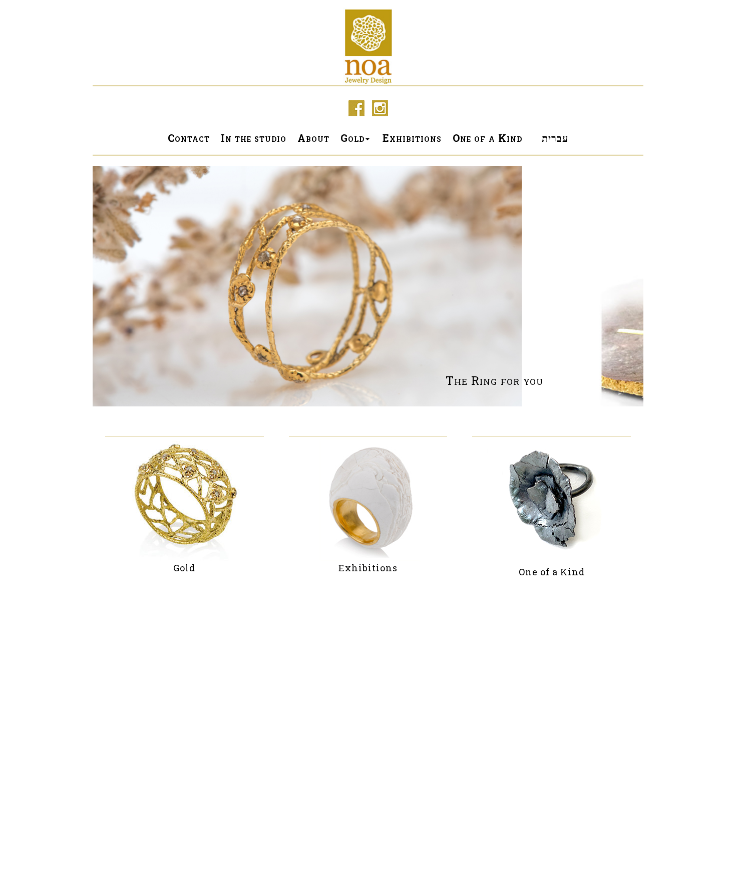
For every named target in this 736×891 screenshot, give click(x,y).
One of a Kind (487, 138)
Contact (189, 138)
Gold (352, 138)
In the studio (253, 138)
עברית (555, 138)
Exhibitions (412, 138)
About (313, 138)
